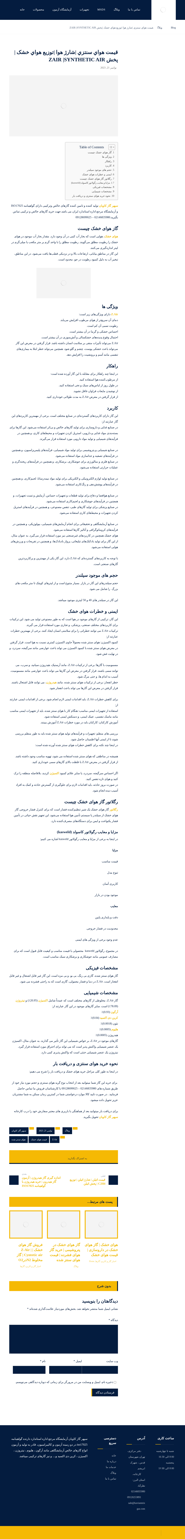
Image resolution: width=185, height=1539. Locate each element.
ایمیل (78, 1361)
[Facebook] (84, 1467)
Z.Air (114, 314)
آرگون (114, 1011)
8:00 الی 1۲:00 (166, 1468)
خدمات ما (111, 1467)
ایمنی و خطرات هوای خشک (97, 174)
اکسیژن (55, 773)
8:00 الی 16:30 (166, 1457)
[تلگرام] (64, 1467)
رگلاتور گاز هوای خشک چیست (96, 178)
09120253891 (134, 1497)
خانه (114, 1455)
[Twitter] (79, 1467)
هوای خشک (111, 236)
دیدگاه (113, 1320)
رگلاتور (114, 809)
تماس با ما (110, 1478)
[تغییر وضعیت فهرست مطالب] (110, 147)
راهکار (108, 161)
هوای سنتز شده (18, 1139)
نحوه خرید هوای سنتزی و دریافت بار (91, 195)
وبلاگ (67, 1130)
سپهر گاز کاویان (108, 205)
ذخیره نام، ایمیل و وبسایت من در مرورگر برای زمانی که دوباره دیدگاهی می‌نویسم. (64, 1382)
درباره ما (111, 1461)
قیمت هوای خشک (39, 1139)
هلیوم (114, 1029)
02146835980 (138, 1491)
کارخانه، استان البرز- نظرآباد (138, 1480)
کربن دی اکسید (109, 1017)
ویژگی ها (107, 156)
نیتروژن (20, 1000)
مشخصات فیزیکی (102, 187)
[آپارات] (59, 1468)
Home (91, 1261)
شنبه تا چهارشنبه (165, 1451)
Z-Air (54, 1139)
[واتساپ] (69, 1467)
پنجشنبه (170, 1462)
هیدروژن (51, 682)
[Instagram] (74, 1467)
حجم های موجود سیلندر (99, 169)
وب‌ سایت (112, 1361)
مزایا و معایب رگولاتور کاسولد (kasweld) (90, 182)
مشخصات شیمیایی (102, 191)
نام (43, 1361)
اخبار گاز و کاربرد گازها (30, 1266)
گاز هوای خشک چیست (100, 152)
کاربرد (108, 165)
